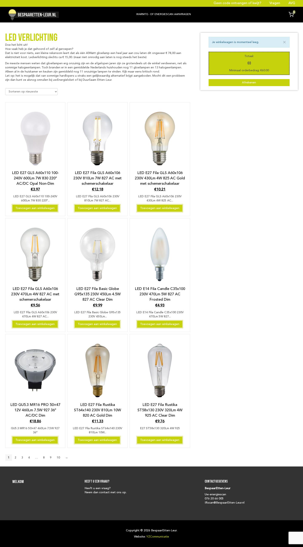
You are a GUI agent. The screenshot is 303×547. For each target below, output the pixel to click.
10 (58, 457)
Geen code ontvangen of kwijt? (238, 3)
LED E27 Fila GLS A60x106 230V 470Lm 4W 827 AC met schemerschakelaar (35, 294)
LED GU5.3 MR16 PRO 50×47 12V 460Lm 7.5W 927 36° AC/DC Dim (35, 410)
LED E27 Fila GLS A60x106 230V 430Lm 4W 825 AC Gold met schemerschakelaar (160, 178)
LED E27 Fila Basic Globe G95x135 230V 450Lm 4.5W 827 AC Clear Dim (97, 294)
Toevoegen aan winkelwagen (35, 208)
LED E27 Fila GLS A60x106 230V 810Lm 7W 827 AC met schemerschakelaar (97, 178)
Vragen (274, 3)
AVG (291, 3)
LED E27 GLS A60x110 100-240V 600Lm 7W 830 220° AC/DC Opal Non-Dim (35, 178)
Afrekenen (249, 82)
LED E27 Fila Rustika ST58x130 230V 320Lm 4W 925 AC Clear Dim (159, 410)
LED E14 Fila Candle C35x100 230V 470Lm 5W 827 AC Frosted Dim (160, 294)
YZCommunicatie (157, 536)
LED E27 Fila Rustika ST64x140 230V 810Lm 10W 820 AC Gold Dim (97, 410)
